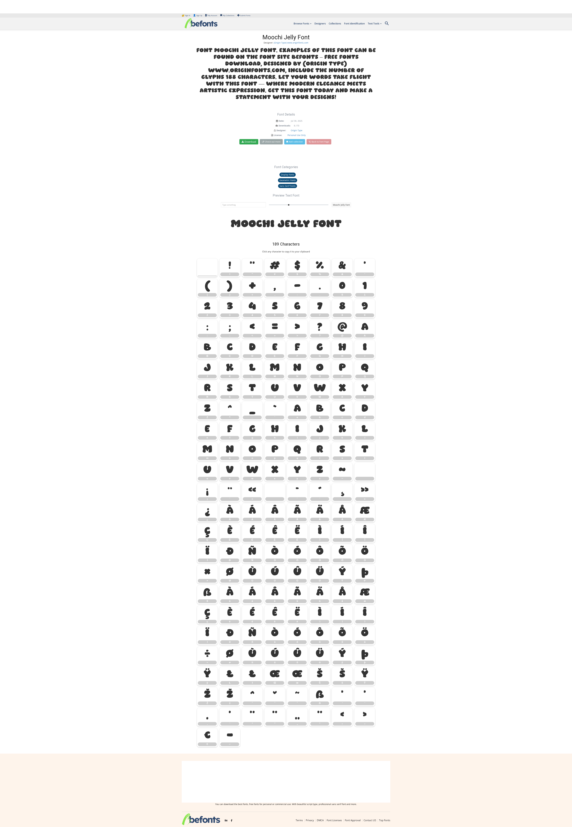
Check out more (272, 141)
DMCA (320, 820)
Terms (299, 820)
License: (278, 135)
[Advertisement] (286, 782)
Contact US (370, 820)
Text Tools (373, 23)
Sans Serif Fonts (288, 185)
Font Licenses (334, 820)
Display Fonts (287, 174)
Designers (320, 23)
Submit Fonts (245, 15)
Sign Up (197, 15)
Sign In (186, 15)
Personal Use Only (296, 135)
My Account (212, 15)
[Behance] (226, 821)
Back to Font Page (320, 141)
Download (250, 141)
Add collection (296, 141)
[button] (386, 24)
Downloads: (285, 125)
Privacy (310, 820)
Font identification (354, 23)
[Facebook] (231, 821)
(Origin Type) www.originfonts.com (291, 42)
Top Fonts (384, 820)
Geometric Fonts (287, 180)
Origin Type (296, 130)
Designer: (281, 130)
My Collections (228, 15)
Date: (281, 120)
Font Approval (353, 820)
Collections (335, 23)
